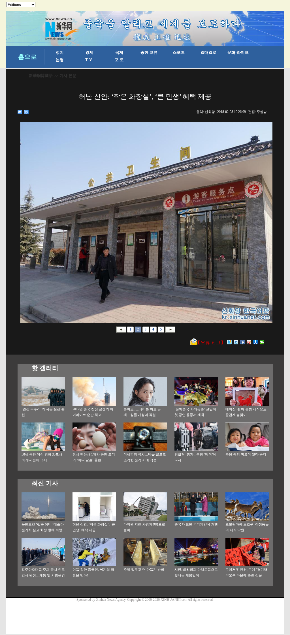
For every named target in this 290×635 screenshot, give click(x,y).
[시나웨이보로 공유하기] (249, 342)
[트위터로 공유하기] (236, 342)
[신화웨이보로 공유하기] (229, 342)
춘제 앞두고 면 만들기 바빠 (143, 570)
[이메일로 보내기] (20, 112)
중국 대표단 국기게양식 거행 (196, 524)
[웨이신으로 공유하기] (262, 342)
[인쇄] (26, 112)
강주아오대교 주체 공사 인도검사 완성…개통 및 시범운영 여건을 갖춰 (43, 575)
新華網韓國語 (41, 76)
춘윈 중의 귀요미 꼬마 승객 (245, 454)
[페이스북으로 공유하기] (242, 342)
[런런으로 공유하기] (255, 342)
